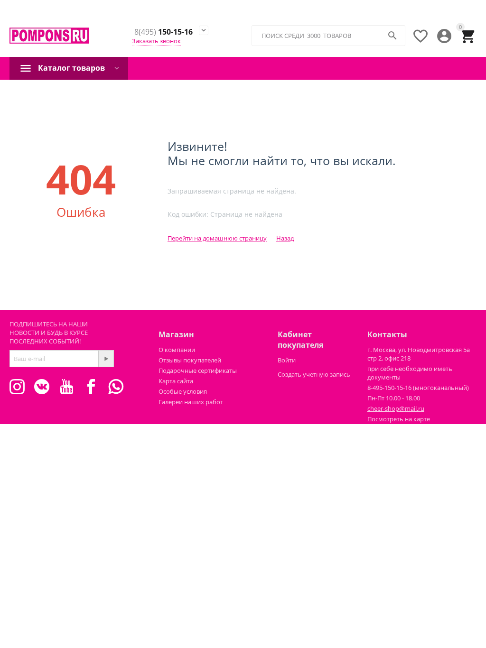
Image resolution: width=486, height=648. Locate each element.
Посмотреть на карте (398, 419)
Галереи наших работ (191, 402)
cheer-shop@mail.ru (395, 408)
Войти (287, 360)
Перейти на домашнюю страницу (217, 238)
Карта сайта (176, 381)
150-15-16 (163, 32)
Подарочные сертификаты (198, 370)
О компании (177, 349)
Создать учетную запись (314, 374)
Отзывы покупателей (190, 360)
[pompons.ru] (49, 35)
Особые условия (183, 391)
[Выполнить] (105, 359)
